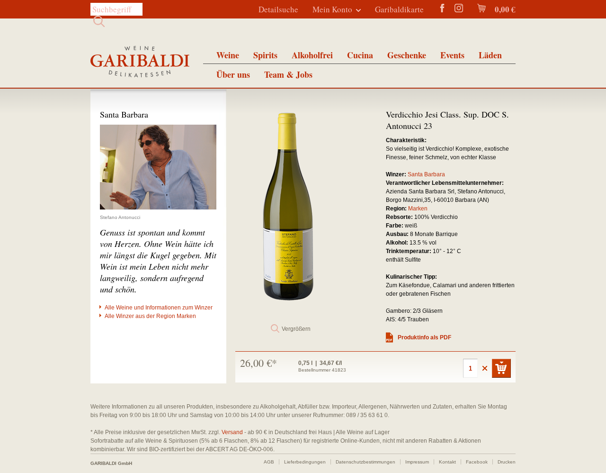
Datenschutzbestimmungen (365, 461)
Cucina (360, 55)
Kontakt (447, 461)
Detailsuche (278, 9)
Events (452, 55)
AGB (269, 461)
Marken (418, 208)
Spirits (265, 55)
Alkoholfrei (312, 55)
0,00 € (504, 9)
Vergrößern (296, 329)
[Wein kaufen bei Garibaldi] (139, 63)
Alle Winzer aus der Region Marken (150, 316)
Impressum (417, 461)
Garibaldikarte (399, 9)
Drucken (507, 461)
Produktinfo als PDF (424, 337)
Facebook (477, 461)
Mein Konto (332, 9)
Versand (232, 432)
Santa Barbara (426, 174)
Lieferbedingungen (305, 461)
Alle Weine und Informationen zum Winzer (159, 307)
